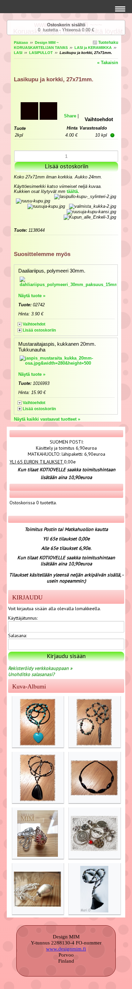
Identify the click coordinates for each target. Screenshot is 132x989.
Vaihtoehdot (34, 324)
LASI (18, 53)
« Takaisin (107, 62)
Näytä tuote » (31, 295)
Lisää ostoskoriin (39, 330)
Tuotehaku (107, 42)
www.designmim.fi (66, 949)
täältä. (73, 191)
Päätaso (21, 42)
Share (70, 115)
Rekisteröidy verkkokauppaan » (40, 668)
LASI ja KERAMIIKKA (93, 48)
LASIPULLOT (41, 53)
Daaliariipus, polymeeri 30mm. (51, 271)
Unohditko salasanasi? (31, 674)
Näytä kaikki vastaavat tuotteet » (47, 419)
